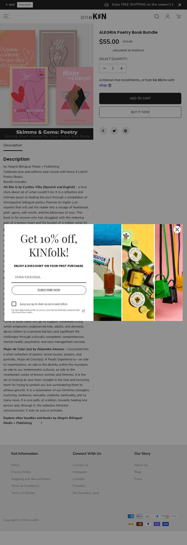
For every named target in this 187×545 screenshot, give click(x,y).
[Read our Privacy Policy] (83, 311)
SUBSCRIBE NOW (49, 290)
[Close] (177, 229)
